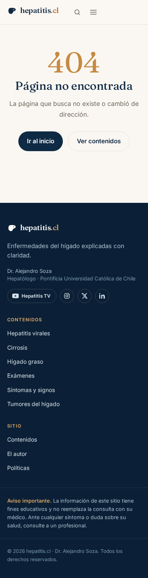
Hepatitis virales (28, 333)
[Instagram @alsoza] (67, 296)
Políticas (18, 468)
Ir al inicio (40, 141)
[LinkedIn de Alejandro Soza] (102, 296)
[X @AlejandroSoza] (85, 296)
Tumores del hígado (33, 404)
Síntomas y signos (31, 390)
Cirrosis (17, 347)
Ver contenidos (99, 141)
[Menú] (93, 12)
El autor (17, 454)
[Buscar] (77, 12)
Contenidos (22, 439)
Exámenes (20, 375)
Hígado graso (25, 361)
